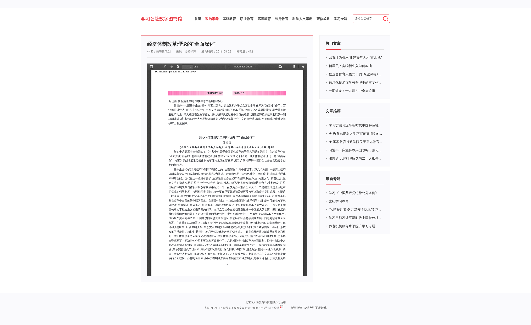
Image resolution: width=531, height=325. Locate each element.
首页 (198, 18)
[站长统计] (281, 308)
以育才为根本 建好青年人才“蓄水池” (355, 57)
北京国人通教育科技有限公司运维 (265, 302)
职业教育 (246, 18)
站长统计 (273, 308)
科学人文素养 (302, 18)
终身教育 (281, 18)
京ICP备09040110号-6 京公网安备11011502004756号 (236, 308)
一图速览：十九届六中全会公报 (352, 90)
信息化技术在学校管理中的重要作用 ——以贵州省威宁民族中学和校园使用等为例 (356, 82)
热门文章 (333, 43)
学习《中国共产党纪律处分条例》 (354, 193)
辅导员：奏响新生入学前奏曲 (350, 66)
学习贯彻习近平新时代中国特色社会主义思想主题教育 (356, 217)
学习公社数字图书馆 (161, 18)
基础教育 (229, 18)
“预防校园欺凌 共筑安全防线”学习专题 (356, 209)
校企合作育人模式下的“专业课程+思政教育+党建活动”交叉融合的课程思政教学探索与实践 (356, 74)
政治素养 (212, 18)
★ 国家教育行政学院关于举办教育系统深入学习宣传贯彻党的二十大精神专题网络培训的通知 (356, 141)
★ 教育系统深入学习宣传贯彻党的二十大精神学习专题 (356, 133)
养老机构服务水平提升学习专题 (352, 226)
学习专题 (340, 18)
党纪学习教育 (339, 201)
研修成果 (323, 18)
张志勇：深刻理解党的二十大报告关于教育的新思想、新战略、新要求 (356, 158)
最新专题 (333, 178)
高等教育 (264, 18)
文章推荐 (333, 110)
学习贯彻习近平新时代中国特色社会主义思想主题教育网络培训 (356, 125)
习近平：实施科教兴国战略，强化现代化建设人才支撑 (356, 150)
